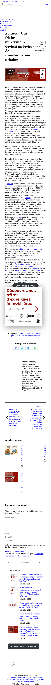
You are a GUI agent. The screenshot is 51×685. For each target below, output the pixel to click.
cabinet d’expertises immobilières (31, 249)
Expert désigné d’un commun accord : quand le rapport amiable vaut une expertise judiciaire (30, 617)
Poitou (9, 73)
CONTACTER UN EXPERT (23, 646)
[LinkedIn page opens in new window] (22, 669)
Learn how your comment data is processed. (24, 555)
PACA (7, 270)
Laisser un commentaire (31, 336)
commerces (18, 217)
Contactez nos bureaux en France (13, 1)
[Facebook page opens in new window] (22, 665)
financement (17, 266)
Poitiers (10, 184)
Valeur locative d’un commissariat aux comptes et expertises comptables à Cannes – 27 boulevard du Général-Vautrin (30, 592)
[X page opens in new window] (25, 665)
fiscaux (17, 264)
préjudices (31, 266)
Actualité (10, 70)
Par (36, 334)
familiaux (24, 264)
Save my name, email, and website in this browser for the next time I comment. (25, 546)
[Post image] (11, 450)
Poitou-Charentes (21, 270)
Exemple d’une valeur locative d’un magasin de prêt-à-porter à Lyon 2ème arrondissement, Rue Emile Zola (31, 578)
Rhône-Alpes (37, 268)
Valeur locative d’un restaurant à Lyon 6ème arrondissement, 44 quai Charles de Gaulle (30, 605)
